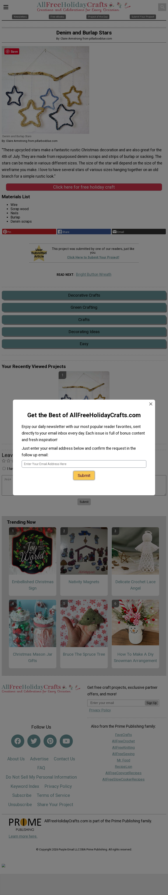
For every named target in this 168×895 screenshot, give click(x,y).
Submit (84, 471)
